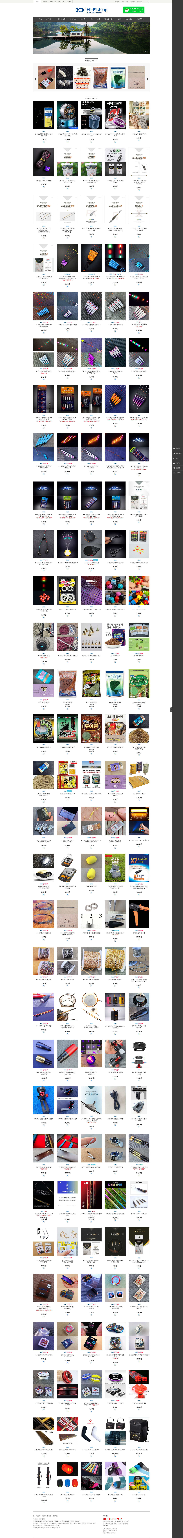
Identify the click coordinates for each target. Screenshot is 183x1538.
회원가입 (45, 1)
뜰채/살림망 (61, 19)
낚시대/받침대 (109, 19)
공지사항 (117, 1)
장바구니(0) (179, 453)
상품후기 (133, 1)
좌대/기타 (129, 19)
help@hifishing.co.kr (54, 1525)
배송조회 (178, 463)
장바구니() (61, 1)
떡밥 (40, 19)
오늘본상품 (178, 472)
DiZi (59, 1527)
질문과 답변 (125, 1)
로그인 (37, 1)
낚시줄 (83, 19)
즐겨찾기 (178, 448)
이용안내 (38, 1516)
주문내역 (178, 458)
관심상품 (178, 468)
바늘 (91, 19)
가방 (119, 19)
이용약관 (55, 1516)
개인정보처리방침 (46, 1516)
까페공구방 (140, 19)
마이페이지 (53, 1)
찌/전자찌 (73, 19)
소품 (98, 19)
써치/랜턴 (49, 19)
